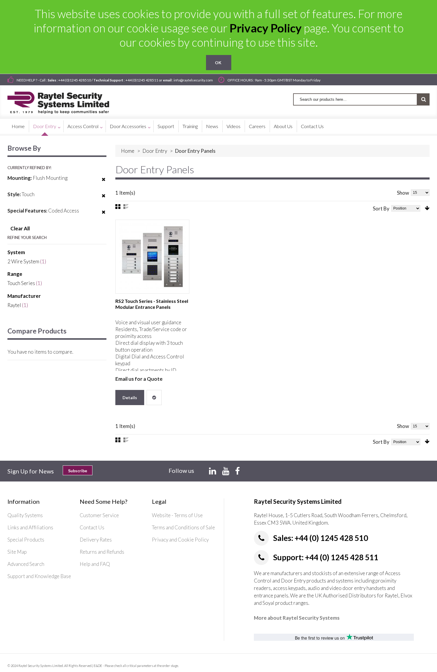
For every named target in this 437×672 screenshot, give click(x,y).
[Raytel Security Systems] (65, 100)
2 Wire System (23, 261)
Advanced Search (25, 564)
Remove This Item (104, 183)
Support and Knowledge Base (39, 576)
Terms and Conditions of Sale (183, 527)
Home (127, 151)
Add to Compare (154, 397)
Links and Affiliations (30, 527)
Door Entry (154, 151)
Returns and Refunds (102, 552)
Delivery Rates (96, 539)
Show (403, 193)
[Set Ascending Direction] (427, 208)
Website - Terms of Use (177, 515)
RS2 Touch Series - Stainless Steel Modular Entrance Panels (151, 304)
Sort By (381, 208)
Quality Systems (25, 515)
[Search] (423, 99)
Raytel (14, 305)
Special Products (25, 539)
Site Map (17, 552)
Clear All (20, 228)
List (125, 206)
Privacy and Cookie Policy (180, 539)
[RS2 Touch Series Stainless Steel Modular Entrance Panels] (152, 257)
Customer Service (99, 515)
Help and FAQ (95, 564)
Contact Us (92, 527)
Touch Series (21, 283)
